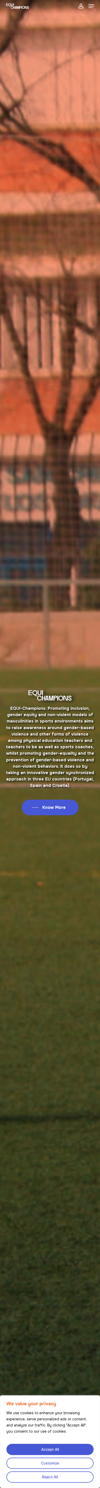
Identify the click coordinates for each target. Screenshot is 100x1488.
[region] (50, 1441)
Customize (50, 1463)
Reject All (50, 1477)
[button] (91, 6)
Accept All (50, 1449)
